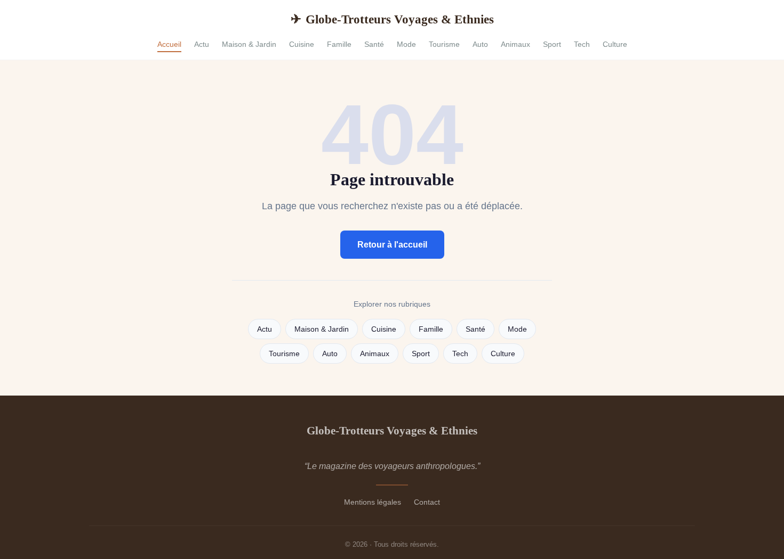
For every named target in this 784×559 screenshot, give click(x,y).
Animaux (515, 44)
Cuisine (301, 44)
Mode (406, 44)
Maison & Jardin (249, 44)
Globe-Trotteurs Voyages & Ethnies (392, 19)
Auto (480, 44)
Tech (582, 44)
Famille (339, 44)
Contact (427, 502)
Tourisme (444, 44)
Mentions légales (372, 502)
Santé (374, 44)
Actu (201, 44)
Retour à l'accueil (392, 244)
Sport (552, 44)
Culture (615, 44)
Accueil (169, 44)
